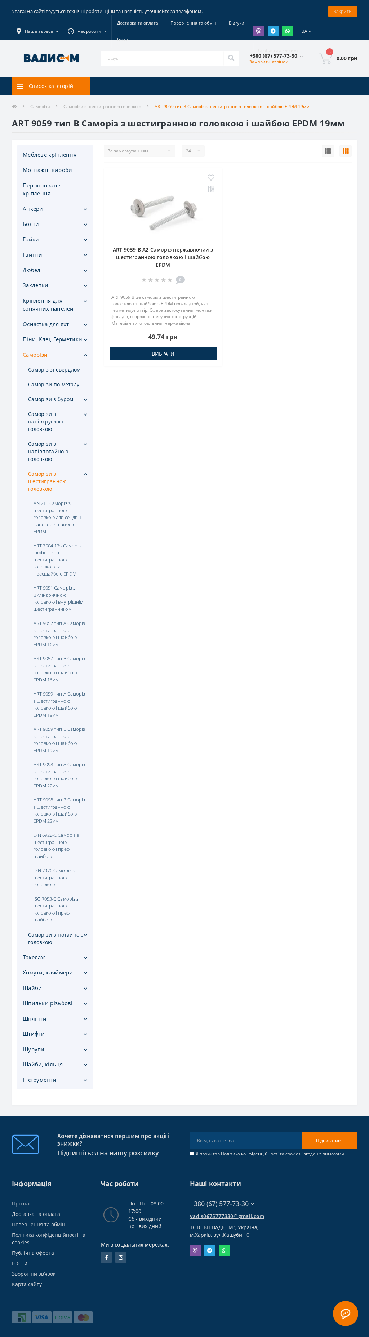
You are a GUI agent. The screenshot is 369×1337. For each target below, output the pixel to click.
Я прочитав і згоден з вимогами (270, 1154)
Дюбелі (32, 270)
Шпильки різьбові (48, 1003)
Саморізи (40, 106)
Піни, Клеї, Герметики (52, 339)
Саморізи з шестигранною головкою (102, 106)
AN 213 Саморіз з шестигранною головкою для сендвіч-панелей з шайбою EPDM (58, 517)
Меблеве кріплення (49, 154)
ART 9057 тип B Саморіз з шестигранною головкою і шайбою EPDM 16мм (59, 669)
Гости (123, 39)
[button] (87, 31)
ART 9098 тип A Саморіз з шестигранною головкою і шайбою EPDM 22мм (59, 775)
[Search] (231, 58)
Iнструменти (40, 1079)
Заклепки (35, 285)
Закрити (343, 11)
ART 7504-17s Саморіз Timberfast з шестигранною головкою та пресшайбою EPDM (57, 559)
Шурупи (34, 1049)
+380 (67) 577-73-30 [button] (219, 1204)
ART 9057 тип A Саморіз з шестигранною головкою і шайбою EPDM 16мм (59, 634)
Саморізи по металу (53, 384)
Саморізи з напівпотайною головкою (48, 451)
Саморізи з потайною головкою (56, 938)
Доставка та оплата (137, 23)
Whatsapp (287, 31)
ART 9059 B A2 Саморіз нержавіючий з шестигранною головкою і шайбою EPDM (163, 257)
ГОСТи (19, 1263)
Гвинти (33, 254)
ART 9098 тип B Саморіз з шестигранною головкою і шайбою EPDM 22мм (59, 810)
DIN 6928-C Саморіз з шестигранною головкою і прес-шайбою (56, 845)
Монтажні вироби (47, 169)
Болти (31, 223)
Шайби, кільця (43, 1064)
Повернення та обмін (193, 23)
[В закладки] (211, 178)
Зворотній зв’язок (33, 1273)
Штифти (34, 1033)
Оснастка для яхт (46, 324)
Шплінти (34, 1018)
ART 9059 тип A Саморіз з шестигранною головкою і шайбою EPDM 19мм (59, 704)
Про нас (22, 1203)
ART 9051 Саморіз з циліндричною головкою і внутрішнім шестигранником (58, 598)
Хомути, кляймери (48, 972)
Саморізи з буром (51, 399)
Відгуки (236, 23)
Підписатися (329, 1140)
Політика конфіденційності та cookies (261, 1154)
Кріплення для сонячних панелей (48, 304)
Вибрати (163, 353)
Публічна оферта (33, 1252)
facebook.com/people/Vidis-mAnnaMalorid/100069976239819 (106, 1257)
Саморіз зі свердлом (54, 369)
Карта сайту (27, 1284)
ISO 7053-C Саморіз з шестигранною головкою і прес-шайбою (56, 909)
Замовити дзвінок (268, 62)
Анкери (33, 208)
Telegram (273, 31)
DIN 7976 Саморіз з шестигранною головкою (54, 877)
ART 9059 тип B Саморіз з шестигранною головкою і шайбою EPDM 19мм (59, 740)
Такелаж (34, 957)
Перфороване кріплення (41, 189)
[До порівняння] (211, 189)
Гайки (31, 239)
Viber (258, 31)
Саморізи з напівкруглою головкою (46, 421)
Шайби (32, 987)
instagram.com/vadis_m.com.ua (120, 1257)
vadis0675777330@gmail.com (227, 1216)
